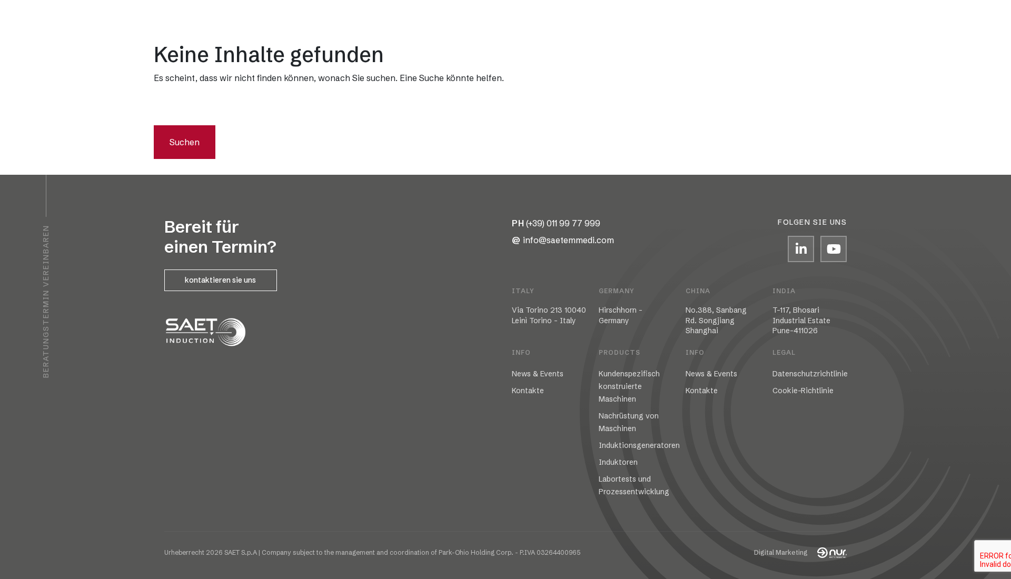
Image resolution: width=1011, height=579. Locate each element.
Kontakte (782, 18)
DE (193, 19)
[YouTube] (833, 249)
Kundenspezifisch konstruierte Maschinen (629, 386)
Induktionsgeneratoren (639, 445)
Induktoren (618, 462)
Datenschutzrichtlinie (810, 373)
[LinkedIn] (801, 249)
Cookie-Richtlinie (803, 390)
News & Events (537, 373)
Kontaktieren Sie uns (220, 280)
